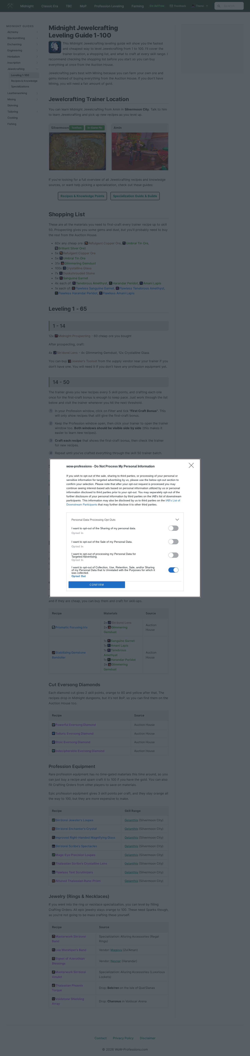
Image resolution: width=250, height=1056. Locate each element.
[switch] (173, 528)
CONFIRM (97, 584)
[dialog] (125, 528)
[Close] (192, 466)
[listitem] (125, 520)
